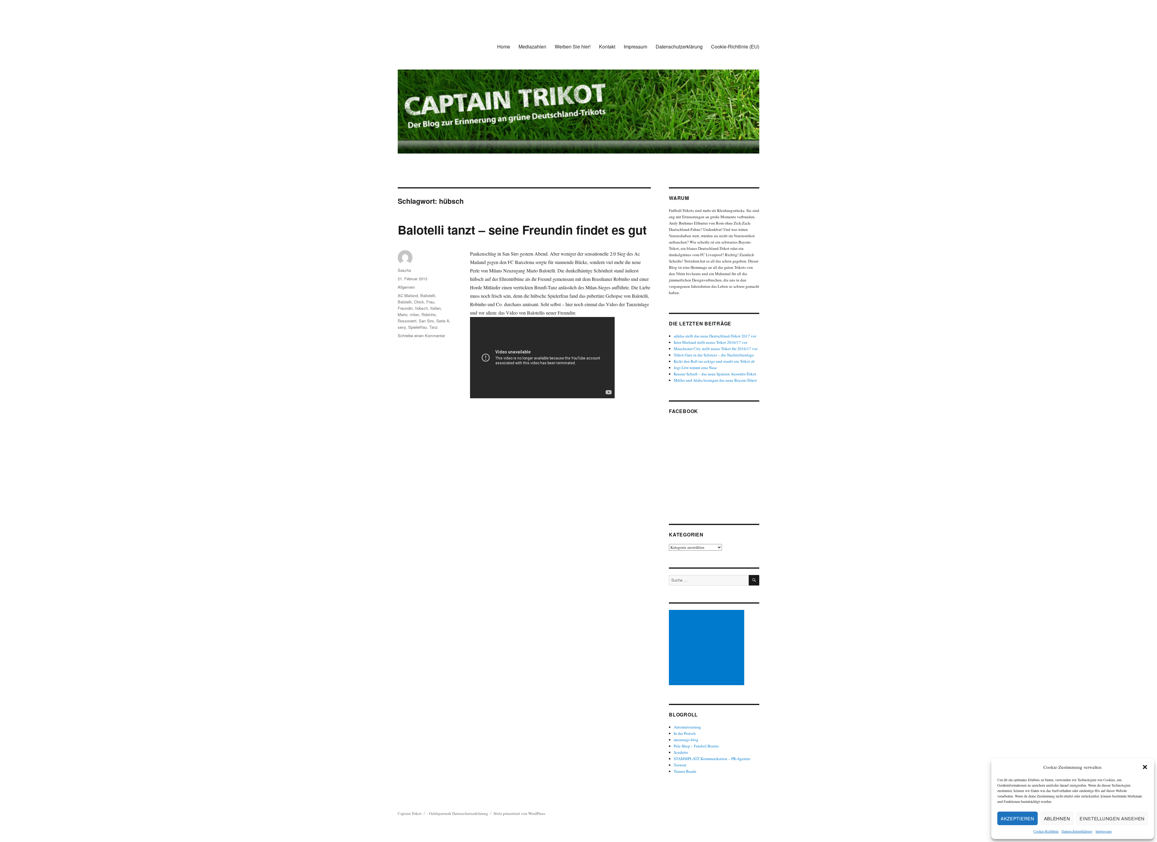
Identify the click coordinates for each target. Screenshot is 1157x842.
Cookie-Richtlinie (1045, 831)
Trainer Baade (685, 771)
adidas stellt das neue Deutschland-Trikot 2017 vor (715, 336)
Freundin (405, 308)
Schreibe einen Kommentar (421, 335)
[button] (1145, 767)
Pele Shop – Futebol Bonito (696, 746)
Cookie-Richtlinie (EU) (735, 46)
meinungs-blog (686, 739)
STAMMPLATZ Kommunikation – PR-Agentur (712, 758)
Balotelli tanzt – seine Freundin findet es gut (522, 229)
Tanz (433, 327)
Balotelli (405, 302)
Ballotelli (427, 295)
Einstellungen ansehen (1112, 818)
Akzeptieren (1017, 818)
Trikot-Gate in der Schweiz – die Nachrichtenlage (714, 355)
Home (503, 46)
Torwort (680, 765)
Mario (402, 314)
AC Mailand (408, 295)
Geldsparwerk (440, 813)
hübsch (421, 308)
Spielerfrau (417, 327)
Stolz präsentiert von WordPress (519, 813)
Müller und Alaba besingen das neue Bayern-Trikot (715, 380)
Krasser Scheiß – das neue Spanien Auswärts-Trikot (715, 374)
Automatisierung (687, 727)
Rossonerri (407, 321)
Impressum (1104, 831)
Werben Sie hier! (573, 46)
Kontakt (607, 46)
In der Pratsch (685, 733)
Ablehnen (1057, 818)
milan (414, 314)
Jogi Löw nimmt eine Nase (695, 367)
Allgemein (406, 287)
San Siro (426, 321)
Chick (419, 302)
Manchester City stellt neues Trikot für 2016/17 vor (715, 348)
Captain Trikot (410, 813)
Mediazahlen (532, 46)
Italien (435, 308)
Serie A (442, 321)
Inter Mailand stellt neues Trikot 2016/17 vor (710, 342)
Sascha (404, 270)
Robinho (429, 314)
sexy (402, 327)
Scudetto (681, 752)
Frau (430, 302)
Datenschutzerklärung (1077, 831)
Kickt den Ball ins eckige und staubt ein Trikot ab (714, 361)
